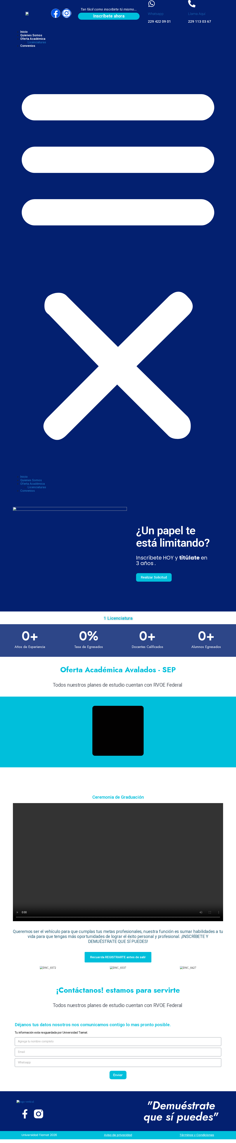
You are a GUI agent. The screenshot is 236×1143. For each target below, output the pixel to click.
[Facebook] (55, 13)
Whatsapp (156, 14)
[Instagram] (66, 13)
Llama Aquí (196, 14)
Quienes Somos (31, 35)
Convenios (27, 46)
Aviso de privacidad (118, 1135)
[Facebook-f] (25, 1113)
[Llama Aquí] (191, 3)
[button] (118, 261)
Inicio (24, 32)
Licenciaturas (37, 42)
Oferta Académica (32, 39)
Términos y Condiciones (197, 1135)
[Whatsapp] (151, 3)
